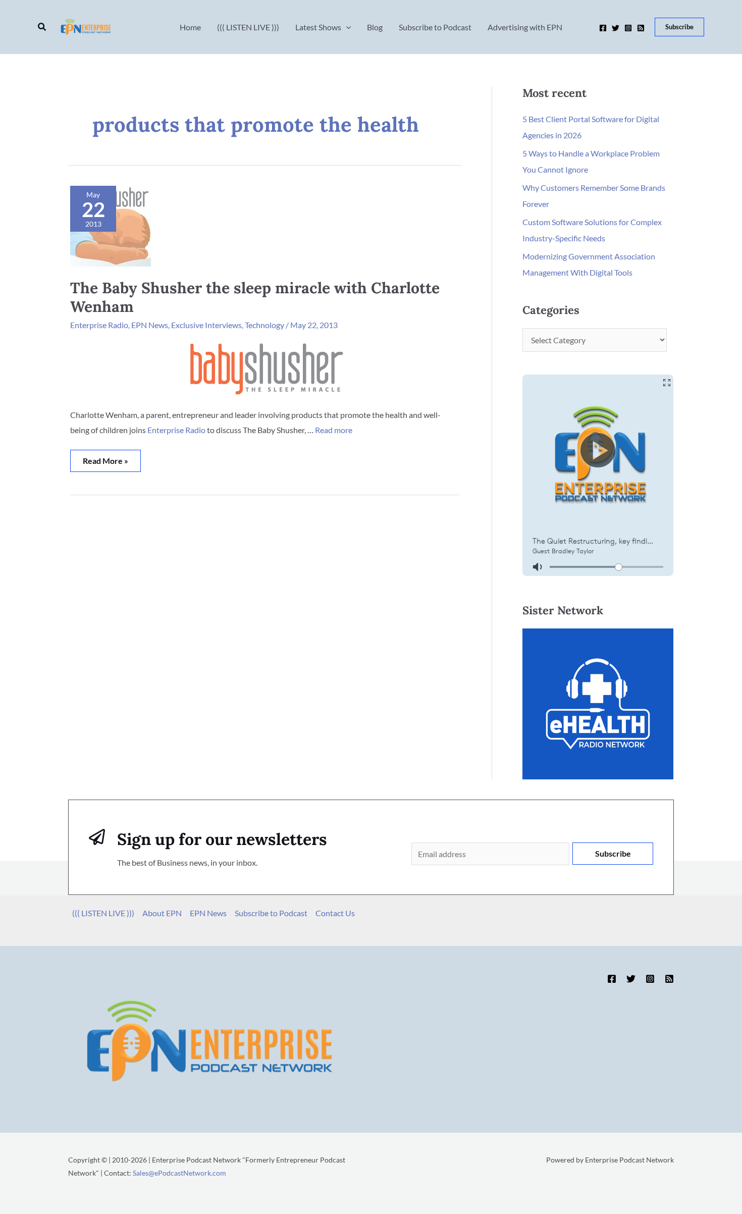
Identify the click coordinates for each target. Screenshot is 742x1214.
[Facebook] (603, 28)
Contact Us (335, 913)
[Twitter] (615, 28)
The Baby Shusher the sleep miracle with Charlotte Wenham (255, 297)
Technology (264, 325)
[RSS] (641, 28)
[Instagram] (628, 28)
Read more (333, 430)
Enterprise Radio (99, 325)
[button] (42, 27)
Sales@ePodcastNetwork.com (179, 1173)
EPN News (149, 325)
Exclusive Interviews (206, 325)
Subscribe (613, 853)
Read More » (105, 457)
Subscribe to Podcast (271, 913)
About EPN (162, 913)
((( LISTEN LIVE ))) (103, 913)
